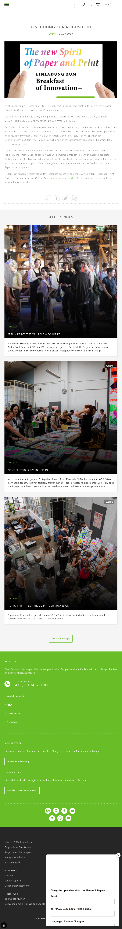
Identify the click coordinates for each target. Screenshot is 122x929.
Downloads (13, 722)
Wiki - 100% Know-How (18, 842)
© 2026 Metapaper (42, 918)
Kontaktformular (16, 696)
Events (53, 34)
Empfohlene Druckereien (18, 847)
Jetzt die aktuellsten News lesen (22, 790)
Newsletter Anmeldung (18, 761)
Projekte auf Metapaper (17, 852)
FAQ (9, 705)
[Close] (118, 855)
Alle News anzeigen (61, 639)
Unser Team (13, 713)
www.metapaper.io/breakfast (66, 178)
